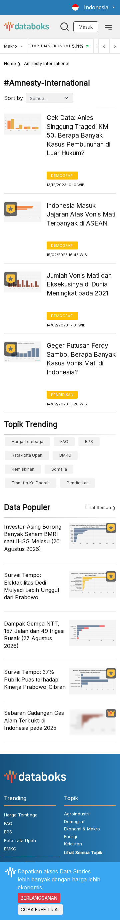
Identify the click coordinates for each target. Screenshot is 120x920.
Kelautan (73, 843)
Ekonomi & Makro (82, 828)
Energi (70, 836)
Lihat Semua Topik (83, 852)
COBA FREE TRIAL (40, 909)
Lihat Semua (98, 507)
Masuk (86, 27)
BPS (89, 441)
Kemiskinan (23, 469)
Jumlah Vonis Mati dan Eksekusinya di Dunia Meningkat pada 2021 (79, 284)
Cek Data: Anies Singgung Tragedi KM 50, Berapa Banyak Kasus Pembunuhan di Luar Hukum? (78, 135)
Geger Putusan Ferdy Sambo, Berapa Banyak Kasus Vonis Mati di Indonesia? (81, 359)
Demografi (62, 175)
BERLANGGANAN (39, 898)
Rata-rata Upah (27, 455)
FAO (64, 441)
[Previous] (104, 46)
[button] (93, 7)
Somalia (59, 469)
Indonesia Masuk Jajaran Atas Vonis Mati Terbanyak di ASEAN (81, 214)
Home (10, 63)
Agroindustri (76, 813)
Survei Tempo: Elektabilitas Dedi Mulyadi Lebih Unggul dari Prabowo (31, 586)
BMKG (65, 455)
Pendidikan (62, 394)
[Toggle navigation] (108, 26)
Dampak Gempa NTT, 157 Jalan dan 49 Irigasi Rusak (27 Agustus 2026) (34, 634)
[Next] (114, 46)
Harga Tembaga (27, 441)
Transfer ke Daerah (31, 482)
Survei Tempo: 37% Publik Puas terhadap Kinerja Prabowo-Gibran (35, 679)
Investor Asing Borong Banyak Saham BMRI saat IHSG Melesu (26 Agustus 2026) (32, 537)
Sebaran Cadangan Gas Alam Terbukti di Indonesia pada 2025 (34, 720)
